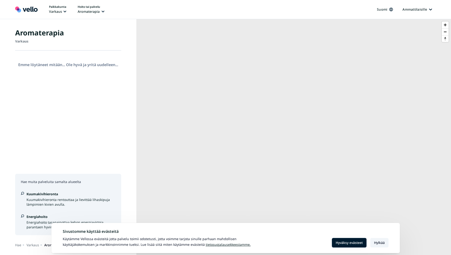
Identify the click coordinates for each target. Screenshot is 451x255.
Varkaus (33, 245)
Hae (18, 245)
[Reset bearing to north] (445, 38)
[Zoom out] (445, 31)
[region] (293, 137)
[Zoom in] (445, 24)
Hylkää (379, 242)
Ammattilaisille (414, 9)
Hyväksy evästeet (349, 242)
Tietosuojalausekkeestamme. (228, 244)
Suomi (382, 9)
